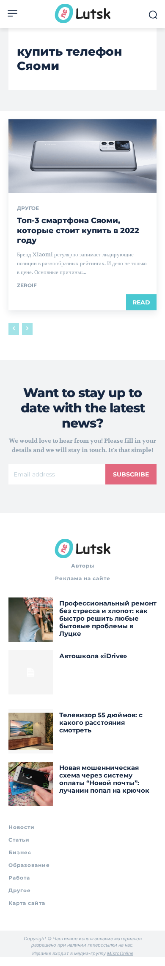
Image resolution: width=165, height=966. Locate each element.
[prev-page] (13, 329)
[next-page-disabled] (27, 329)
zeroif (27, 285)
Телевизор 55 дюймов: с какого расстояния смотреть (101, 722)
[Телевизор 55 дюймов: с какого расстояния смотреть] (30, 731)
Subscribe (131, 474)
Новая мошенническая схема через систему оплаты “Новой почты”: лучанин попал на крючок (104, 779)
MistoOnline (120, 953)
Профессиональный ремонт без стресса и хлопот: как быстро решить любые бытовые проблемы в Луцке (108, 618)
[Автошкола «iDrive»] (30, 672)
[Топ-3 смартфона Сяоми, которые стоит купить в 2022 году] (82, 156)
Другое (28, 208)
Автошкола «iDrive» (93, 656)
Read (141, 302)
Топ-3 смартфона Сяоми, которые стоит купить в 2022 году (78, 230)
